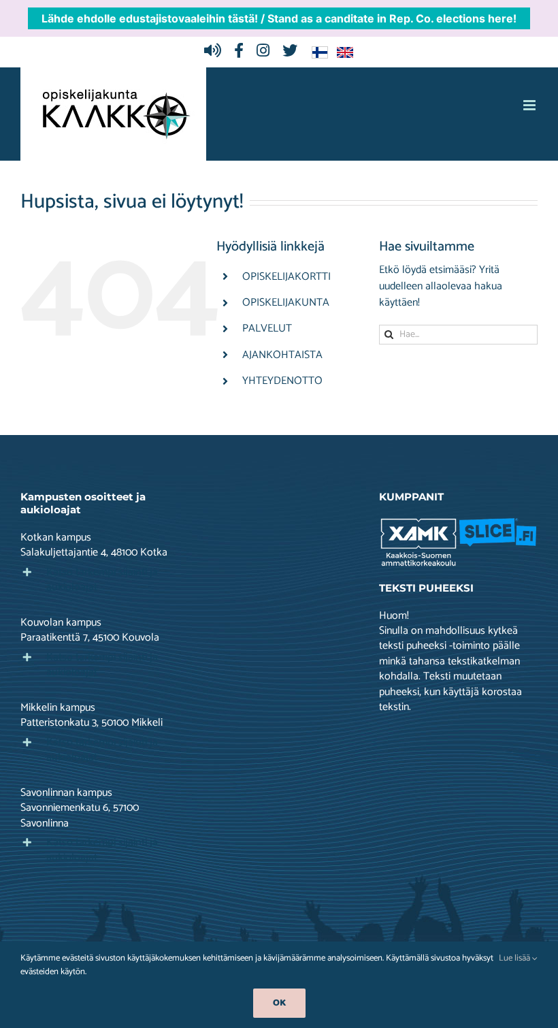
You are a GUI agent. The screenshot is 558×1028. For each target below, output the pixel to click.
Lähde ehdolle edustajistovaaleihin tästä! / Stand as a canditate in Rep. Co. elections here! (279, 18)
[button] (99, 580)
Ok (279, 1003)
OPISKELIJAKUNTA (285, 302)
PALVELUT (267, 328)
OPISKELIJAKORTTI (286, 277)
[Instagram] (266, 52)
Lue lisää (515, 958)
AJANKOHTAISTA (282, 355)
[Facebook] (242, 52)
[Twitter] (293, 52)
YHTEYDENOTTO (282, 381)
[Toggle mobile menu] (530, 105)
